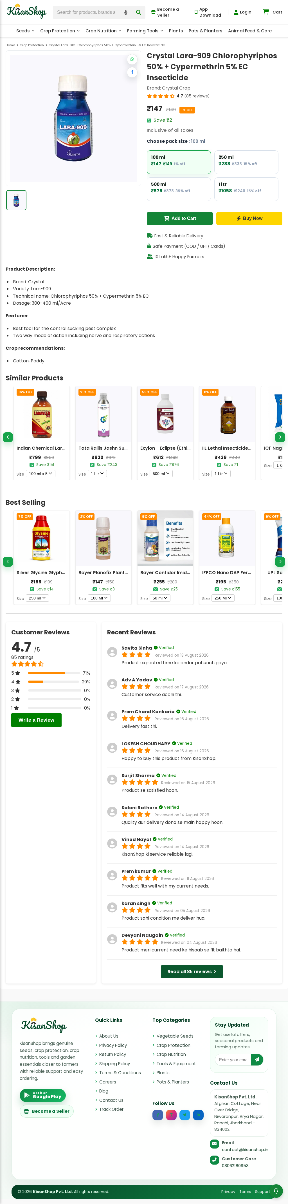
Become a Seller (168, 12)
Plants (176, 31)
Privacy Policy (113, 1045)
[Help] (276, 1191)
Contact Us (111, 1100)
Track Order (111, 1109)
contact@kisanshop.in (245, 1149)
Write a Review (36, 720)
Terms (245, 1191)
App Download (210, 12)
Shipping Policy (114, 1064)
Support (262, 1191)
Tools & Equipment (176, 1064)
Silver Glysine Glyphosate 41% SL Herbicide (65, 572)
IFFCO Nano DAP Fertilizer (231, 572)
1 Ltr (95, 473)
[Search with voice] (126, 12)
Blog (103, 1091)
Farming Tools (143, 31)
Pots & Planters (205, 31)
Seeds (23, 31)
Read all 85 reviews (190, 971)
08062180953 (235, 1166)
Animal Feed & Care (250, 31)
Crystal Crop (176, 88)
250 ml (35, 598)
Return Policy (112, 1054)
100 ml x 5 (38, 473)
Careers (107, 1082)
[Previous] (8, 437)
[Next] (280, 437)
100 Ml (97, 598)
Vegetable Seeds (175, 1036)
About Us (108, 1036)
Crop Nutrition (101, 31)
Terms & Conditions (120, 1073)
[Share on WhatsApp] (132, 59)
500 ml (159, 473)
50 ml (158, 598)
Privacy (228, 1191)
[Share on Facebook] (132, 72)
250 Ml (221, 598)
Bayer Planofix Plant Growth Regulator (122, 572)
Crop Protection (57, 31)
